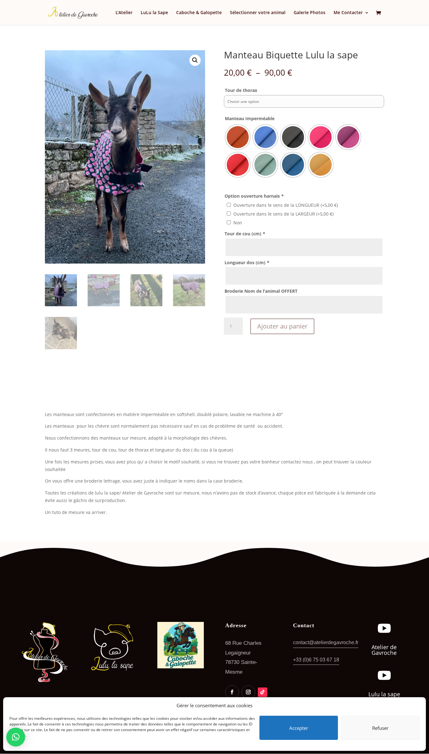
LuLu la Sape (154, 12)
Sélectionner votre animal (257, 12)
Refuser (380, 728)
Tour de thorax (241, 90)
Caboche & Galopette (199, 12)
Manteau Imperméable (249, 118)
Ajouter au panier (282, 326)
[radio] (237, 137)
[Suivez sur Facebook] (232, 692)
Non (237, 223)
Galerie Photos (309, 12)
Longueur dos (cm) (247, 262)
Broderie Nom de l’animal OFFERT (261, 291)
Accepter (298, 728)
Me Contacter (348, 12)
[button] (195, 60)
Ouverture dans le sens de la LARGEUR (283, 214)
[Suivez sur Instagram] (248, 692)
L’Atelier (124, 12)
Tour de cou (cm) (245, 234)
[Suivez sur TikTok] (262, 692)
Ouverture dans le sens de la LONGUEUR (285, 205)
